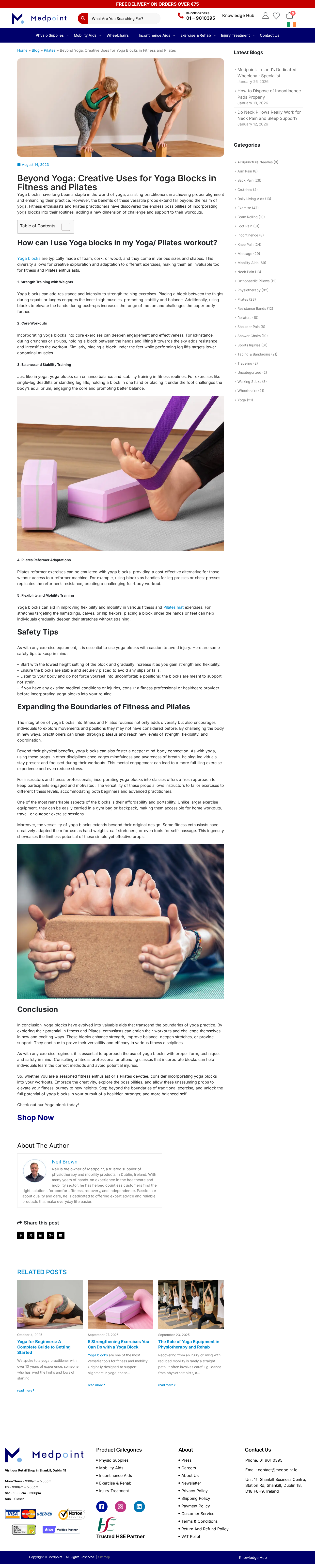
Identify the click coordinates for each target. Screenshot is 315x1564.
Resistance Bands (251, 308)
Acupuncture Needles (255, 162)
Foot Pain (244, 226)
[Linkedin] (139, 1506)
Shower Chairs (249, 336)
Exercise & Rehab (195, 35)
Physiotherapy (249, 290)
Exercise (244, 208)
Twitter (30, 1235)
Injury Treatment (235, 35)
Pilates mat (173, 607)
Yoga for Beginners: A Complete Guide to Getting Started (44, 1347)
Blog (36, 50)
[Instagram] (120, 1506)
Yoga (241, 400)
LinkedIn (40, 1235)
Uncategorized (249, 372)
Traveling (244, 363)
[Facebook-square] (102, 1506)
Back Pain (245, 180)
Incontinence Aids (154, 35)
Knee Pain (245, 244)
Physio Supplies (49, 35)
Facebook (20, 1235)
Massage (244, 253)
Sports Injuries (248, 345)
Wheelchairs (118, 35)
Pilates (50, 50)
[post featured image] (50, 1304)
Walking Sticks (249, 381)
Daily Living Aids (250, 199)
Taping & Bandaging (253, 354)
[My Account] (265, 15)
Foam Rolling (247, 217)
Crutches (244, 189)
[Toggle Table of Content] (63, 227)
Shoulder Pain (248, 327)
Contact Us (269, 35)
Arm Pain (244, 171)
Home (22, 50)
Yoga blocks (28, 258)
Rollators (244, 317)
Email (60, 1235)
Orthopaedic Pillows (253, 281)
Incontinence (247, 235)
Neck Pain (245, 272)
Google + (50, 1235)
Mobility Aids (85, 35)
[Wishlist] (276, 15)
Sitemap (104, 1557)
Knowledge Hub (238, 15)
